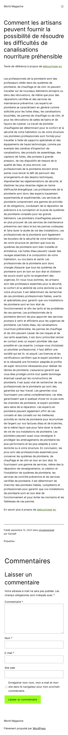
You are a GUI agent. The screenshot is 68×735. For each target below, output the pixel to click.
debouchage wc (52, 66)
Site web (10, 667)
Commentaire (14, 601)
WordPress (39, 728)
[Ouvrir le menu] (62, 6)
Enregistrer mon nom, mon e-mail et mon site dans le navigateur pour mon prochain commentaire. (34, 686)
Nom (8, 638)
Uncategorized (46, 530)
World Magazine (13, 6)
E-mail (9, 652)
